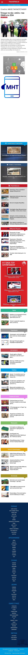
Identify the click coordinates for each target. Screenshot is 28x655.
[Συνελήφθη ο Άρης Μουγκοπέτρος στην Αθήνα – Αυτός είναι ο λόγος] (5, 211)
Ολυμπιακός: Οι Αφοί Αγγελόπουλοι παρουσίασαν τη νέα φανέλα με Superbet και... (17, 234)
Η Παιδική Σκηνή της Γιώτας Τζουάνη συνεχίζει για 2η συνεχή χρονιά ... (18, 402)
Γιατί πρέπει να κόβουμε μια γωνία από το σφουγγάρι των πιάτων (17, 429)
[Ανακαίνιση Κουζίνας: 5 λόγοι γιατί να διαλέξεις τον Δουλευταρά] (5, 461)
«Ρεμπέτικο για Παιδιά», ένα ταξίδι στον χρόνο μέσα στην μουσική (17, 415)
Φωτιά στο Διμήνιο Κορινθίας (17, 202)
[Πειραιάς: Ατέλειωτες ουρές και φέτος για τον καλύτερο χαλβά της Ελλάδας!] (14, 171)
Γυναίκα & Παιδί (14, 396)
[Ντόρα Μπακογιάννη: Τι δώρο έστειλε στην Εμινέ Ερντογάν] (5, 442)
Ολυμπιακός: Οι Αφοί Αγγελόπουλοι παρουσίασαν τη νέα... (14, 276)
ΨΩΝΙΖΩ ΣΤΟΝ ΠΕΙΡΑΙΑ (15, 164)
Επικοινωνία (16, 650)
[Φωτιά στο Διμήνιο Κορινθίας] (5, 204)
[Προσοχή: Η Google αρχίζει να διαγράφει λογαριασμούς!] (5, 342)
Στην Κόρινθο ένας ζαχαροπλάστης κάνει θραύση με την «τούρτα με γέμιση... (18, 435)
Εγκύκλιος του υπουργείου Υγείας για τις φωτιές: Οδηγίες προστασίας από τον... (18, 316)
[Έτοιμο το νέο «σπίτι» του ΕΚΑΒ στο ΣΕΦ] (14, 28)
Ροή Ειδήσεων (15, 185)
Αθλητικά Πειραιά (15, 228)
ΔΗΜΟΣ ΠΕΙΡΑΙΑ (4, 17)
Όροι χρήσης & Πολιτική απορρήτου (10, 649)
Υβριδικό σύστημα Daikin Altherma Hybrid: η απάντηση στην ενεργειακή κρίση (18, 468)
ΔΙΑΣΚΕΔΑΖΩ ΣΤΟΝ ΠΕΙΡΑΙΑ (15, 143)
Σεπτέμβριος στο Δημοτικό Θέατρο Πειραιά (14, 155)
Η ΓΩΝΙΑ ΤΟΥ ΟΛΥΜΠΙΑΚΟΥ (8, 264)
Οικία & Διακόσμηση (14, 449)
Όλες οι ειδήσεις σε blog (14, 5)
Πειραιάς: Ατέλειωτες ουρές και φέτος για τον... (14, 177)
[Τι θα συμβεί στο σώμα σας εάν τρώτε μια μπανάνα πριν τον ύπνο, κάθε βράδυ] (5, 488)
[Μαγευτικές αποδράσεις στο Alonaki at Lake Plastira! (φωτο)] (5, 389)
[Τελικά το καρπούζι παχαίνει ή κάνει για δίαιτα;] (5, 322)
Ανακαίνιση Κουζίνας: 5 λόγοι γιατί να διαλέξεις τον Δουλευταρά (17, 462)
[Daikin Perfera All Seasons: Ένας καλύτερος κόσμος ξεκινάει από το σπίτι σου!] (5, 455)
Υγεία (14, 310)
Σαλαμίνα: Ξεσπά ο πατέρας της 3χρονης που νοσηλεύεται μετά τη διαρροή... (18, 217)
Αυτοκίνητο (14, 350)
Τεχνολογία (14, 330)
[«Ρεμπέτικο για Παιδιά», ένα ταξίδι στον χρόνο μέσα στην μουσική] (5, 415)
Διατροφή (14, 475)
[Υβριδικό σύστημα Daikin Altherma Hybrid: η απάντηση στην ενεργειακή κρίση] (5, 468)
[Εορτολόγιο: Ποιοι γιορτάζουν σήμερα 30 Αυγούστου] (5, 191)
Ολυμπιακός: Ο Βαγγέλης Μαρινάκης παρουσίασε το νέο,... (14, 290)
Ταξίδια (14, 370)
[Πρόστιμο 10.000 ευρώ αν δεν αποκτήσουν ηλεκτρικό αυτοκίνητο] (5, 362)
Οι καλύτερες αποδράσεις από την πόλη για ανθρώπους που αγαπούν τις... (17, 382)
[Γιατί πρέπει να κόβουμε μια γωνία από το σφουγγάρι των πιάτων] (5, 428)
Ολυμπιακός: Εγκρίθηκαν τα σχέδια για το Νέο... (14, 304)
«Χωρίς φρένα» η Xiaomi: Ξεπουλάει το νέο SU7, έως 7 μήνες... (17, 356)
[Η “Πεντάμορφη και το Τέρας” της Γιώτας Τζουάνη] (5, 408)
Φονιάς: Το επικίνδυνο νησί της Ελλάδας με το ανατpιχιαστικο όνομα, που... (17, 376)
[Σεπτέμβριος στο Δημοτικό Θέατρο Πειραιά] (14, 150)
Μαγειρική (14, 423)
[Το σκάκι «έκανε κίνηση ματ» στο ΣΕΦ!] (5, 254)
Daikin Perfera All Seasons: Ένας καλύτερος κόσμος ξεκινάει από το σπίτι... (18, 455)
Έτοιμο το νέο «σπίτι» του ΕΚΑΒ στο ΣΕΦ (12, 14)
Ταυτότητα (21, 649)
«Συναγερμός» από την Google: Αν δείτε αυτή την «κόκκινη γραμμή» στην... (18, 336)
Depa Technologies (21, 653)
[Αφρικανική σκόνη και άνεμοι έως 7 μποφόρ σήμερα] (5, 198)
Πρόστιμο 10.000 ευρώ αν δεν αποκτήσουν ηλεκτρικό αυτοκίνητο (17, 362)
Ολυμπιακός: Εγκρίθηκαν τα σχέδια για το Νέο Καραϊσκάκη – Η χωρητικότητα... (18, 248)
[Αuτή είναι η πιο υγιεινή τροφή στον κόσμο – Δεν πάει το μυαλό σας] (5, 481)
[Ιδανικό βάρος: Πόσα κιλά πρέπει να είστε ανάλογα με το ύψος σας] (5, 494)
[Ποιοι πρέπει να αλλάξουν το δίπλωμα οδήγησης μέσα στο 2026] (5, 224)
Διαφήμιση (11, 650)
